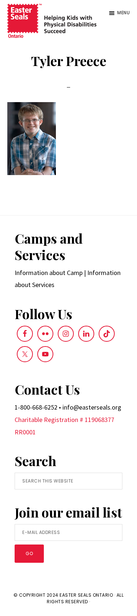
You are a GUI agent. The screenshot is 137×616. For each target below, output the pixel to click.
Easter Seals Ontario (86, 595)
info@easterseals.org (91, 407)
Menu (123, 12)
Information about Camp (49, 272)
